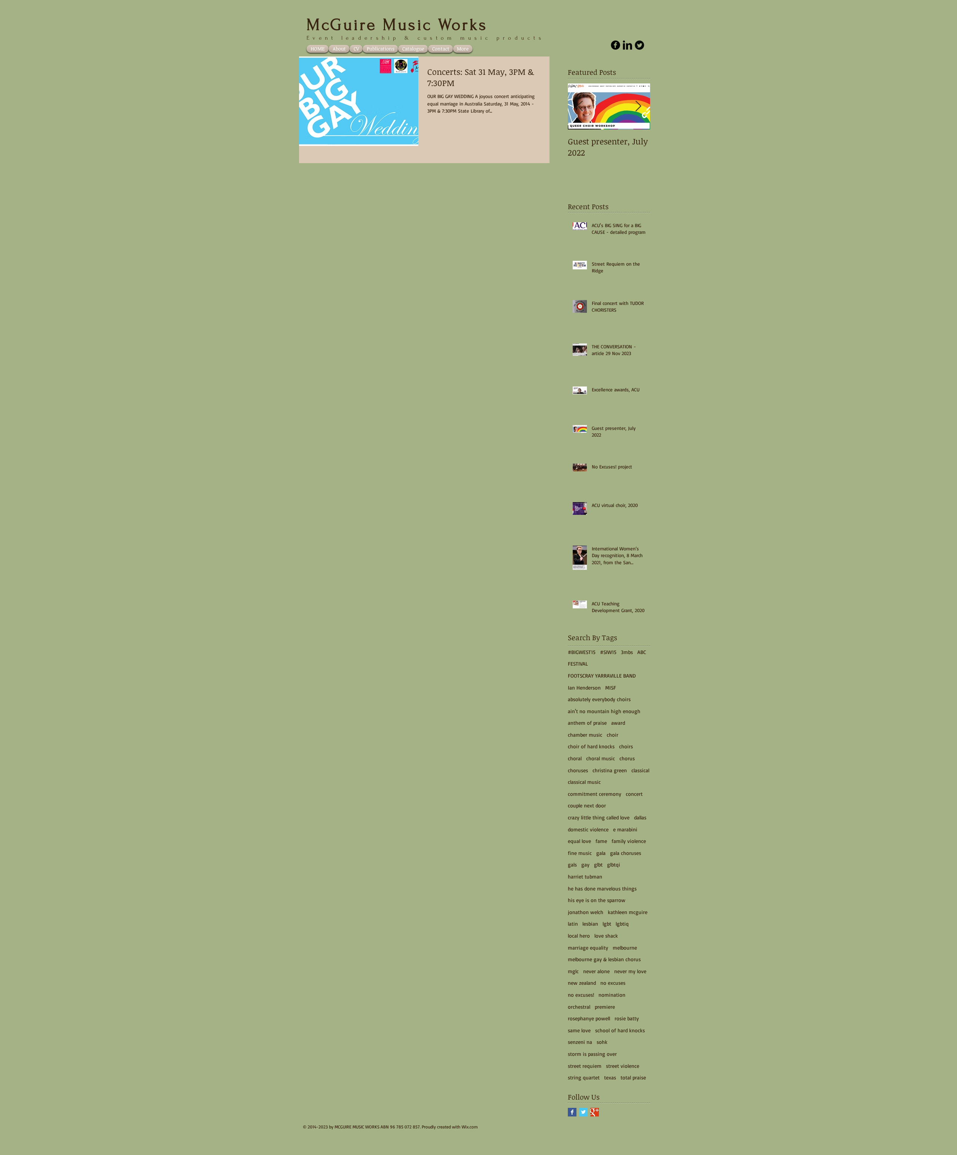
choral (575, 758)
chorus (627, 758)
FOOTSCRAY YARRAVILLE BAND (602, 675)
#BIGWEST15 (582, 652)
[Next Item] (638, 106)
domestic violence (588, 829)
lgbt (607, 923)
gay (585, 864)
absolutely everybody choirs (599, 699)
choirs (626, 746)
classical (640, 770)
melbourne (625, 947)
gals (572, 864)
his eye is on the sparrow (596, 900)
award (618, 722)
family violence (629, 841)
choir (612, 734)
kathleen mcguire (627, 912)
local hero (579, 935)
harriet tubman (585, 876)
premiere (605, 1006)
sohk (602, 1042)
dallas (640, 817)
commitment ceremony (594, 794)
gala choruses (625, 853)
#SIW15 (608, 652)
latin (573, 923)
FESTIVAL (578, 663)
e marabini (625, 829)
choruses (578, 770)
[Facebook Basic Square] (572, 1112)
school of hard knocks (620, 1030)
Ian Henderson (584, 687)
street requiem (584, 1066)
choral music (600, 758)
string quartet (584, 1077)
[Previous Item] (579, 106)
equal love (579, 841)
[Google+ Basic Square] (594, 1112)
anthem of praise (587, 722)
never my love (630, 971)
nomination (611, 994)
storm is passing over (592, 1054)
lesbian (590, 923)
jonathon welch (585, 912)
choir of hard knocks (591, 746)
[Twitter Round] (639, 45)
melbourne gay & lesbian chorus (604, 959)
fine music (580, 853)
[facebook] (615, 45)
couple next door (587, 805)
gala (601, 853)
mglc (573, 971)
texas (610, 1077)
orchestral (579, 1006)
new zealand (582, 983)
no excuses (612, 983)
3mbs (627, 652)
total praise (633, 1077)
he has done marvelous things (602, 888)
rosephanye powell (589, 1018)
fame (601, 841)
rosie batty (627, 1018)
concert (634, 794)
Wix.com (470, 1127)
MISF (610, 687)
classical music (584, 782)
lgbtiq (622, 923)
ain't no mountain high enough (604, 711)
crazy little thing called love (599, 817)
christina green (610, 770)
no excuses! (581, 994)
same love (579, 1030)
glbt (598, 864)
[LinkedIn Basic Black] (627, 45)
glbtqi (613, 864)
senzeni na (580, 1042)
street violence (622, 1066)
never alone (596, 971)
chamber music (585, 734)
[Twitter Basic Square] (583, 1112)
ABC (641, 652)
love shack (606, 935)
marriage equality (588, 947)
